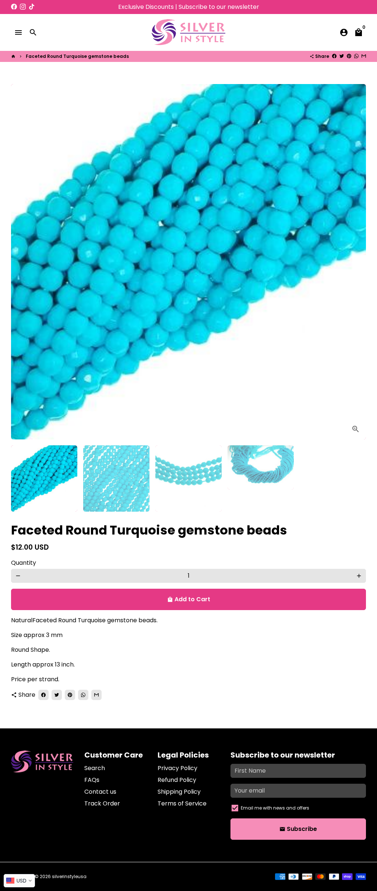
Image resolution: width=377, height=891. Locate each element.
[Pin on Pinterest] (349, 56)
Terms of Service (182, 803)
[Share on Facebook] (334, 56)
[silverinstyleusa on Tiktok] (32, 7)
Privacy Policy (177, 768)
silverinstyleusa (69, 876)
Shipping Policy (179, 791)
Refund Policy (177, 780)
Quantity (23, 562)
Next (356, 262)
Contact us (100, 791)
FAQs (91, 780)
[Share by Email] (364, 56)
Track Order (102, 803)
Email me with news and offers (275, 808)
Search (94, 768)
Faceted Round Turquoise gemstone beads (77, 56)
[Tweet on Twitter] (341, 56)
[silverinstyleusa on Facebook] (14, 7)
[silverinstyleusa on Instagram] (23, 7)
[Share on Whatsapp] (356, 56)
